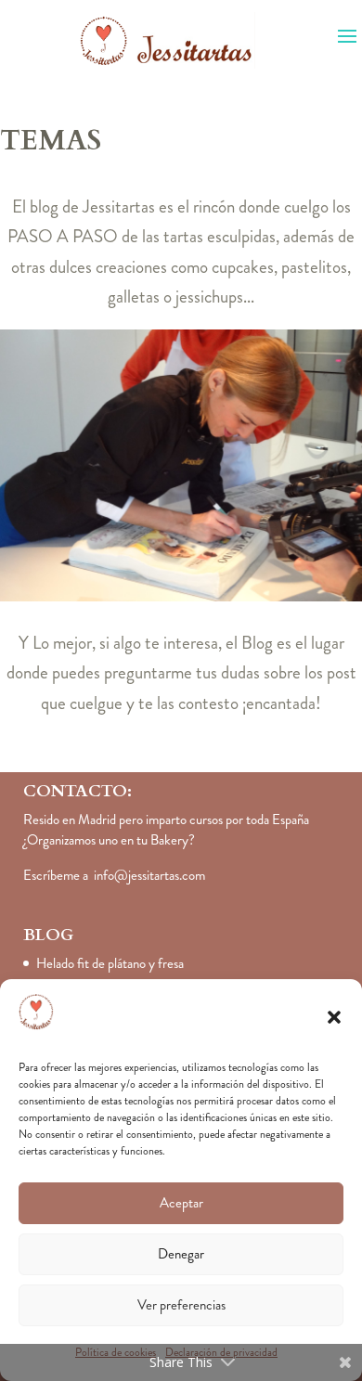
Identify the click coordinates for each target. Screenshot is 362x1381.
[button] (334, 1017)
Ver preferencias (181, 1305)
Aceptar (181, 1203)
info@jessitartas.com (149, 875)
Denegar (181, 1254)
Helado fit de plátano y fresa (110, 963)
